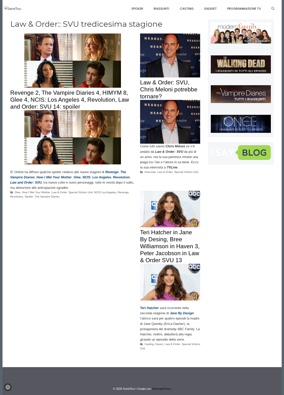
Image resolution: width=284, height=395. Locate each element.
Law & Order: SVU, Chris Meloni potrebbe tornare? (168, 89)
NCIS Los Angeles (105, 192)
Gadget (210, 8)
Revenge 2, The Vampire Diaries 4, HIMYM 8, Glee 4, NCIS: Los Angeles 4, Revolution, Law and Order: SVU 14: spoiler (69, 99)
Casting (187, 8)
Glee (77, 177)
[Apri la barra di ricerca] (273, 9)
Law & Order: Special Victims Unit (72, 192)
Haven (159, 344)
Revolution (16, 196)
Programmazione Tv (244, 8)
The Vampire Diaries (47, 196)
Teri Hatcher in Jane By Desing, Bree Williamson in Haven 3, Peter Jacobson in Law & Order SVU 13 (170, 246)
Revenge (123, 192)
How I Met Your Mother (36, 192)
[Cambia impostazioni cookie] (8, 387)
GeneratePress (161, 388)
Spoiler (137, 8)
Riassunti (161, 8)
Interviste (150, 171)
